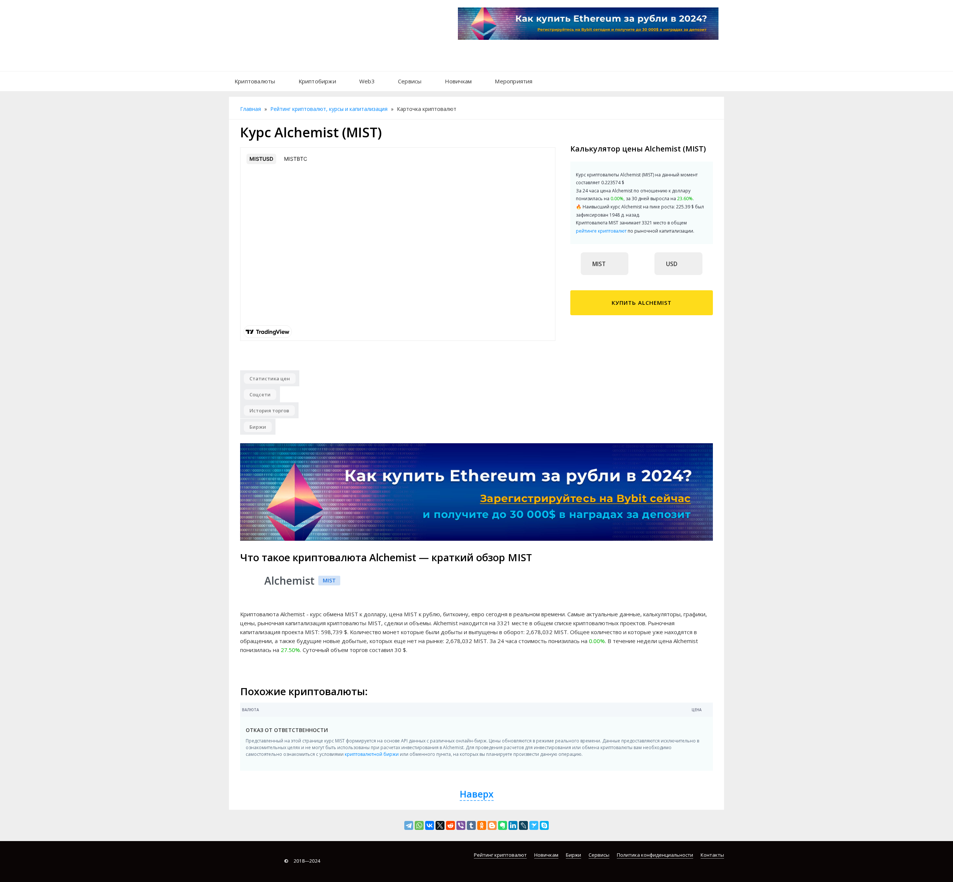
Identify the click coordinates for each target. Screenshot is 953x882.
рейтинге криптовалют (601, 231)
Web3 (367, 81)
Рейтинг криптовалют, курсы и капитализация (329, 108)
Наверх (477, 793)
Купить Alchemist (642, 302)
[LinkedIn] (513, 825)
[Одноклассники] (481, 825)
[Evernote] (502, 825)
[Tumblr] (471, 825)
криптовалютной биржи (372, 754)
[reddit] (450, 825)
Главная (250, 108)
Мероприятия (513, 81)
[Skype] (544, 825)
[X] (440, 825)
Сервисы (409, 81)
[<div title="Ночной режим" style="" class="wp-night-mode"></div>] (547, 77)
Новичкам (458, 81)
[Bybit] (476, 491)
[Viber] (460, 825)
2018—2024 (302, 860)
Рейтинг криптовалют (500, 854)
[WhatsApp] (419, 825)
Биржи (573, 854)
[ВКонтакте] (429, 825)
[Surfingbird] (533, 825)
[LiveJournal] (523, 825)
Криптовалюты (255, 81)
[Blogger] (492, 825)
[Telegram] (408, 825)
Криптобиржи (317, 81)
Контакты (712, 854)
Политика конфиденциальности (655, 854)
